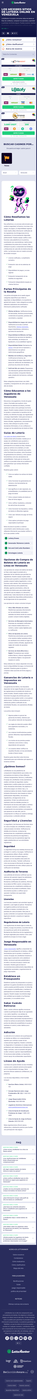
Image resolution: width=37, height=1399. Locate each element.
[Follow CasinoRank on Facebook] (7, 1356)
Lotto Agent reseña (19, 82)
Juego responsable (10, 949)
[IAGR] (8, 1378)
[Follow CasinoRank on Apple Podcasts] (29, 1356)
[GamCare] (25, 1378)
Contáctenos (18, 1276)
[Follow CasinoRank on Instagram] (11, 1356)
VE (17, 1361)
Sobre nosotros (18, 1272)
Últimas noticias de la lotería (18, 1322)
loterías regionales (22, 327)
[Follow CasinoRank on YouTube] (20, 1356)
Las (5, 436)
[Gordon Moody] (18, 1384)
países (10, 347)
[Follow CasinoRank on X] (16, 1356)
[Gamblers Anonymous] (15, 1378)
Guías (18, 1302)
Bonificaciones (18, 1299)
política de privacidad (18, 1309)
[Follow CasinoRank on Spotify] (25, 1356)
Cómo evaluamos (18, 1279)
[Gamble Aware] (15, 1389)
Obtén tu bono (18, 78)
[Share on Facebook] (8, 33)
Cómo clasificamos (18, 1283)
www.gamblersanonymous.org (18, 1107)
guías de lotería (11, 436)
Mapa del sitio (18, 1286)
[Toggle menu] (3, 2)
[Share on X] (3, 33)
